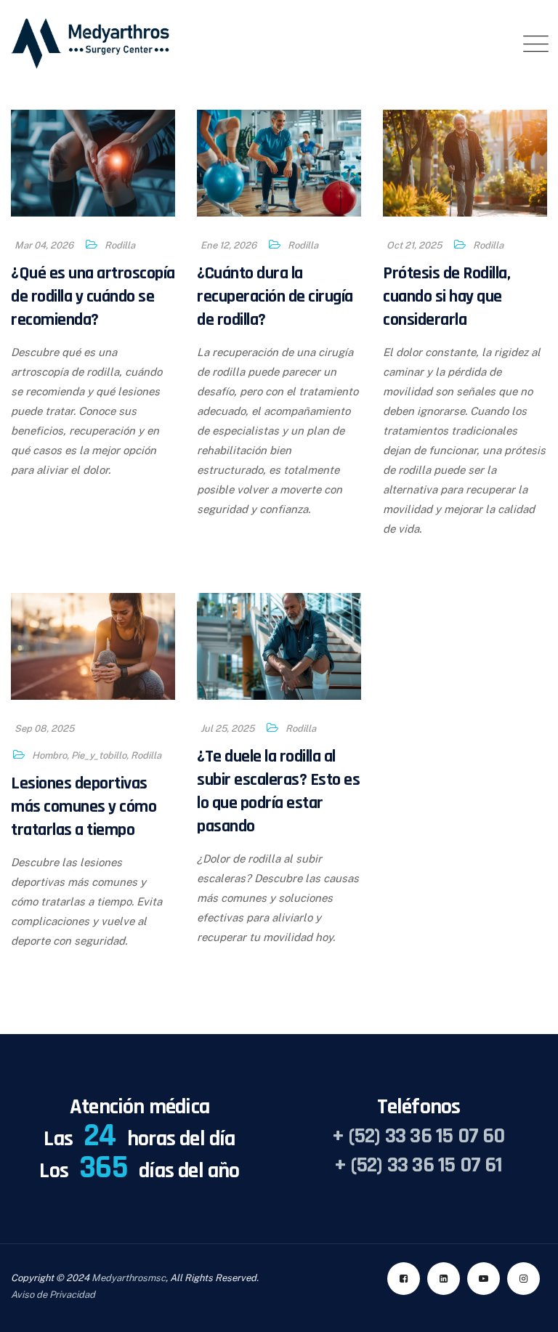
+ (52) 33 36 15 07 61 (418, 1165)
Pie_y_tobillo (98, 755)
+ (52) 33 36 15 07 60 (418, 1136)
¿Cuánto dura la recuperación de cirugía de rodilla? (275, 296)
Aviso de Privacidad (53, 1294)
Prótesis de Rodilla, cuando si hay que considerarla (446, 296)
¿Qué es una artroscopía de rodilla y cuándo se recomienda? (93, 296)
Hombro (49, 755)
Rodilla (120, 245)
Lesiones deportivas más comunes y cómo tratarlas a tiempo (83, 806)
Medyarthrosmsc (129, 1277)
